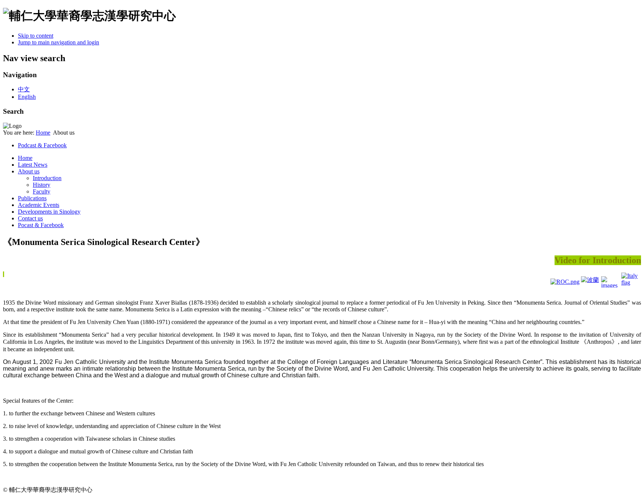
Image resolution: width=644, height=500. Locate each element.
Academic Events (38, 205)
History (41, 185)
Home (43, 132)
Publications (32, 198)
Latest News (32, 164)
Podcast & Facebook (42, 145)
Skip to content (35, 35)
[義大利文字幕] (630, 282)
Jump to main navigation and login (58, 42)
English (27, 97)
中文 (24, 89)
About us (29, 171)
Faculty (41, 191)
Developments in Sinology (49, 211)
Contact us (30, 218)
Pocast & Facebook (41, 225)
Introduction (47, 178)
